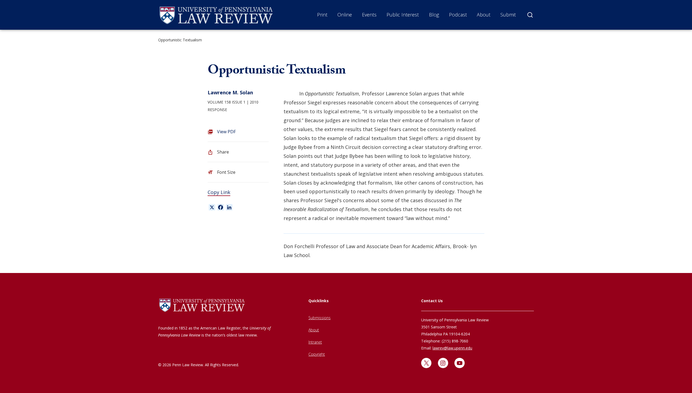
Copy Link (219, 192)
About (483, 14)
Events (369, 14)
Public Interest (403, 14)
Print (322, 14)
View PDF (226, 132)
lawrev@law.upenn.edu (452, 348)
